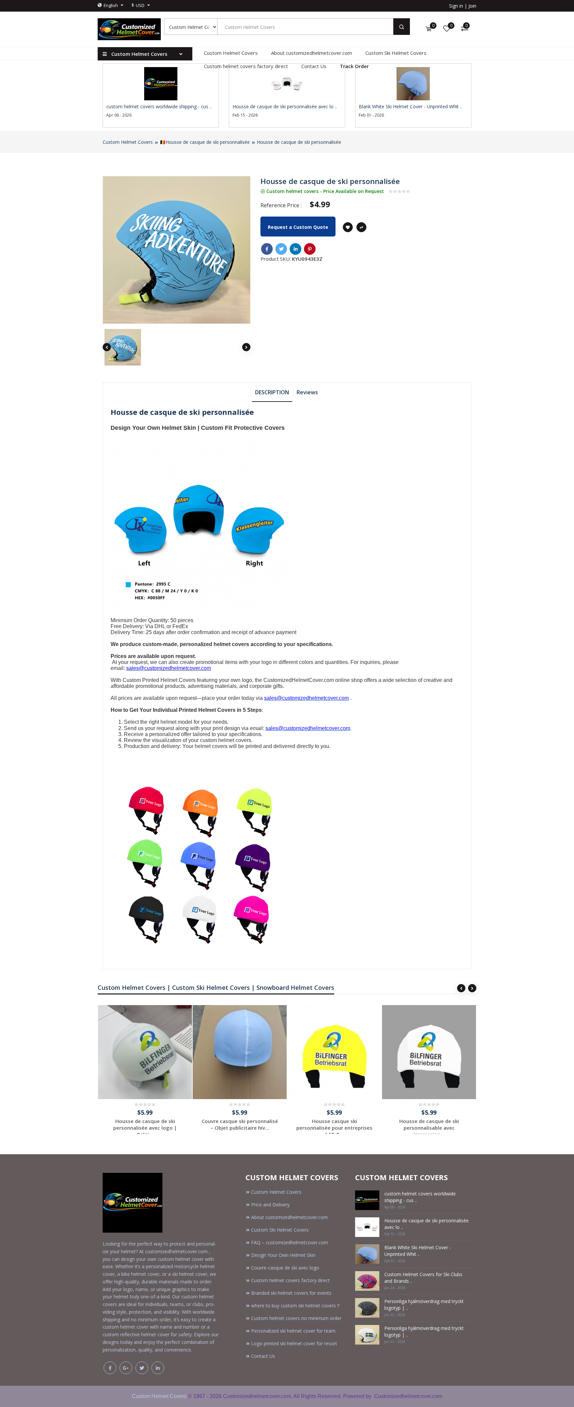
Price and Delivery (270, 1204)
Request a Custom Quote (298, 227)
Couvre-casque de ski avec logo (285, 1268)
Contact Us (314, 66)
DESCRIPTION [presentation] (272, 392)
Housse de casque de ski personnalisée (299, 142)
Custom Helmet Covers (231, 52)
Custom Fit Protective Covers (243, 427)
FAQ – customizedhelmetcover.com (289, 1242)
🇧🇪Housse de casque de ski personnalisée (205, 142)
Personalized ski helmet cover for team (293, 1331)
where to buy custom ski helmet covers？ (295, 1305)
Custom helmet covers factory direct (246, 66)
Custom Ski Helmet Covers (396, 52)
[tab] (272, 392)
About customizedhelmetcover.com (311, 52)
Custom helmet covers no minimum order (296, 1318)
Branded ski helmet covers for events (291, 1293)
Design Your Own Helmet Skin (153, 427)
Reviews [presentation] (307, 392)
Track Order (354, 66)
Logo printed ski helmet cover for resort (294, 1343)
